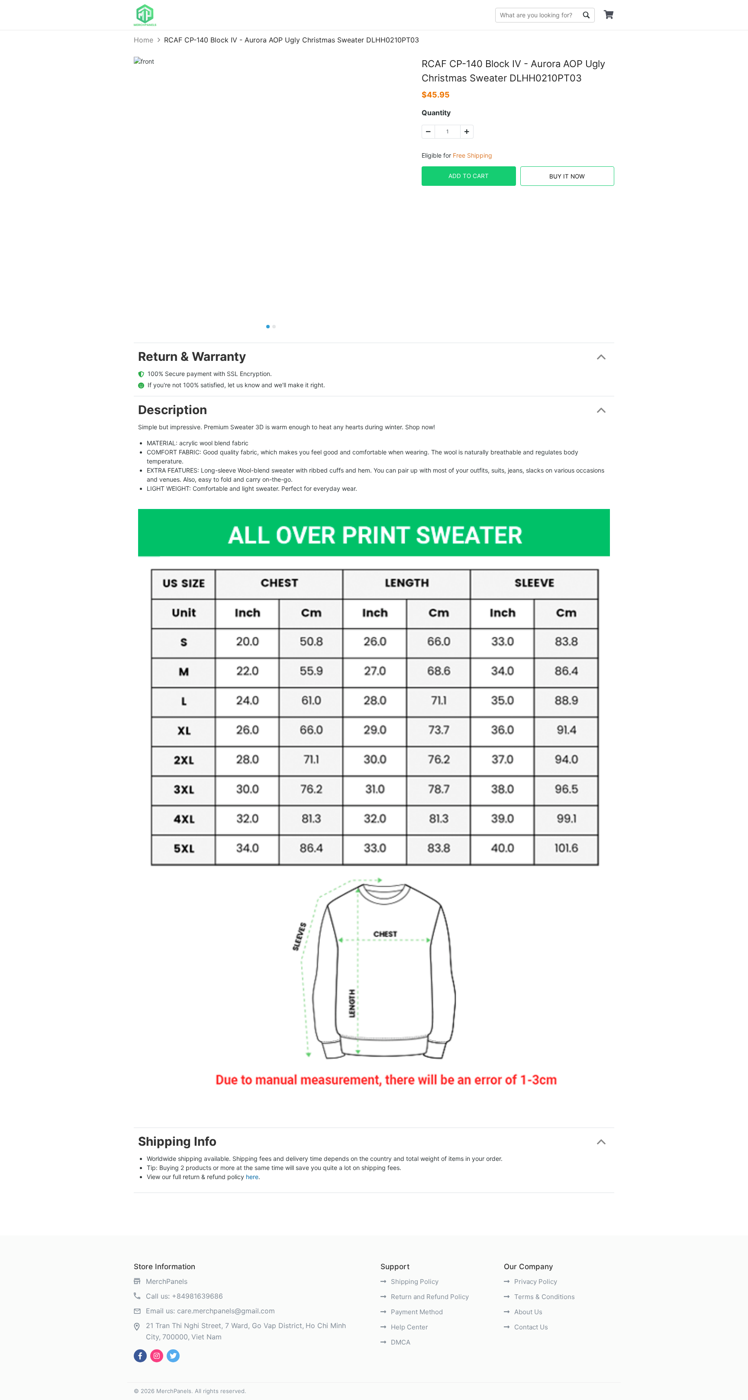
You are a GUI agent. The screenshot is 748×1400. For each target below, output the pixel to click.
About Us (527, 1312)
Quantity (436, 112)
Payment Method (416, 1312)
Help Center (408, 1327)
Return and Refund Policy (429, 1297)
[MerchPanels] (145, 15)
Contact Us (530, 1327)
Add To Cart (468, 175)
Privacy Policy (535, 1281)
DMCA (399, 1342)
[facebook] (140, 1355)
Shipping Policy (413, 1281)
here (252, 1176)
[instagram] (156, 1355)
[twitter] (173, 1355)
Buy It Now (567, 176)
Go (586, 15)
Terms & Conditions (544, 1297)
